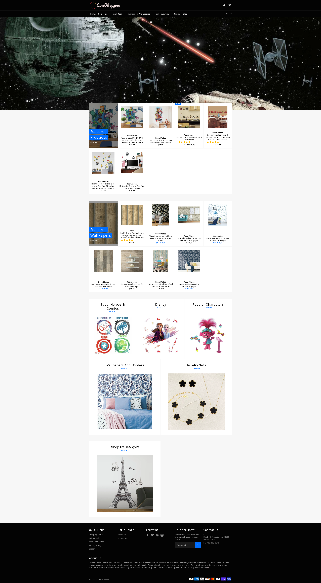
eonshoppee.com (175, 567)
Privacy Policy (95, 545)
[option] (160, 63)
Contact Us (122, 538)
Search (92, 549)
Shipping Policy (96, 534)
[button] (184, 142)
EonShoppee (104, 579)
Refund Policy (95, 538)
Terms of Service (96, 541)
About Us (122, 534)
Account (229, 14)
